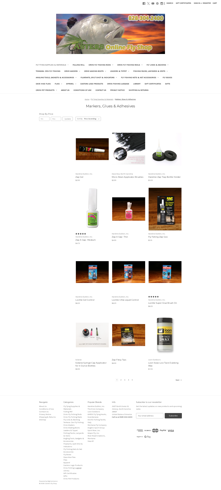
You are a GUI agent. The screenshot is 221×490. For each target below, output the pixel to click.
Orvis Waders (71, 71)
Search (170, 3)
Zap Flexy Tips (119, 360)
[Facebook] (144, 3)
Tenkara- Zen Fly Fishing (48, 71)
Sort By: (80, 119)
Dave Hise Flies (43, 84)
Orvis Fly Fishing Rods (100, 65)
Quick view (92, 147)
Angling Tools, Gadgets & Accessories (55, 77)
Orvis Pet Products (45, 90)
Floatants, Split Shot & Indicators (97, 77)
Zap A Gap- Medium (85, 240)
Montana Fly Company (97, 425)
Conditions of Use (82, 90)
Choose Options (92, 211)
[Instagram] (162, 3)
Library (137, 84)
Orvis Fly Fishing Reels (128, 65)
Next (178, 380)
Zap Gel (79, 177)
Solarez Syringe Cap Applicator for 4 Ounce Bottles (91, 364)
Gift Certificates (183, 3)
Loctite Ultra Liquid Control (125, 300)
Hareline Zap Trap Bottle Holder (164, 177)
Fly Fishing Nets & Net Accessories (138, 77)
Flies (57, 84)
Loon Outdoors (94, 412)
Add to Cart (92, 151)
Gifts (167, 84)
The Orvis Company (96, 409)
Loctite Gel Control (84, 300)
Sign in (197, 3)
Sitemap (42, 420)
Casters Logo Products (91, 84)
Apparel (70, 84)
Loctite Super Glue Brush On (162, 303)
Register (207, 3)
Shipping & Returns (138, 90)
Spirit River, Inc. (94, 430)
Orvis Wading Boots (94, 71)
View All (91, 441)
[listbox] (92, 119)
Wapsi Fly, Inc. (93, 433)
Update (67, 119)
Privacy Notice (117, 90)
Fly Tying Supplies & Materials (51, 65)
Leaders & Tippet (118, 71)
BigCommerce (53, 481)
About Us (65, 90)
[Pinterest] (157, 3)
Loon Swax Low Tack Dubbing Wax (163, 364)
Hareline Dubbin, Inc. (96, 406)
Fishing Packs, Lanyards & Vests (149, 71)
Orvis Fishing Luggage (118, 84)
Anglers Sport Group (96, 428)
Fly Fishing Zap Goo (158, 237)
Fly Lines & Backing (156, 65)
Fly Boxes (167, 77)
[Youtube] (153, 3)
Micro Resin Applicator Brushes (127, 177)
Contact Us (101, 90)
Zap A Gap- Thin (120, 237)
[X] (148, 3)
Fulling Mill (79, 65)
